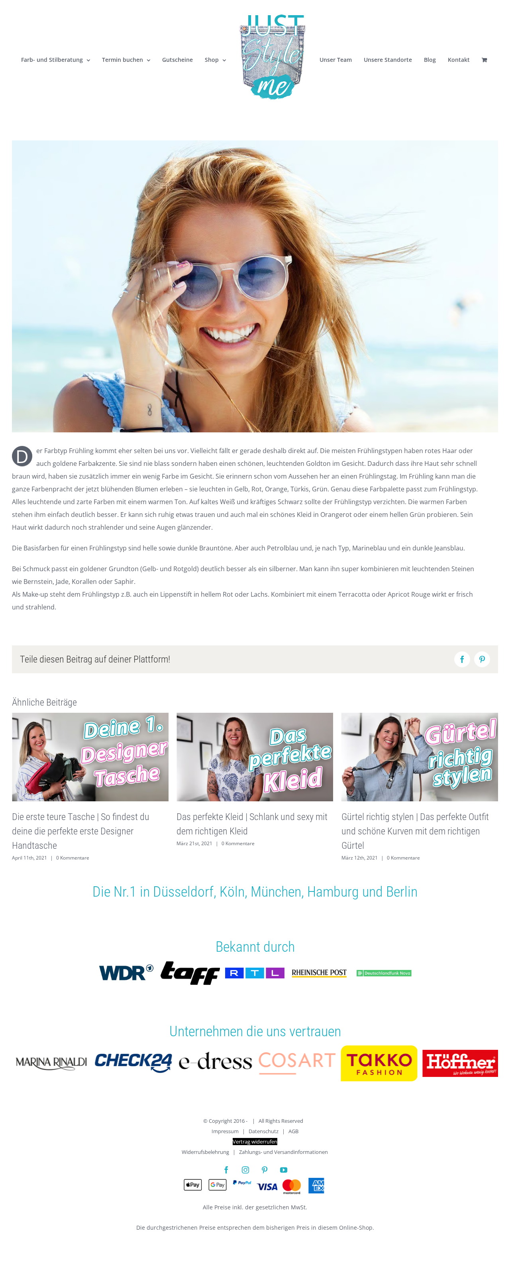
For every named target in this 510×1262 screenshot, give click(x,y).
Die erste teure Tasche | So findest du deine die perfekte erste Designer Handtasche (80, 831)
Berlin (402, 891)
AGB (293, 1131)
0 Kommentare (72, 857)
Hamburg (333, 891)
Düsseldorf (183, 891)
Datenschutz (264, 1131)
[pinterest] (264, 1169)
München (276, 891)
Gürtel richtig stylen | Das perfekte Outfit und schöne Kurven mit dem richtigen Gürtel (415, 831)
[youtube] (283, 1169)
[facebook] (226, 1169)
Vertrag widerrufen (255, 1141)
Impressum (225, 1131)
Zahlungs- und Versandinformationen (283, 1152)
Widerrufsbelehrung (205, 1152)
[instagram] (245, 1169)
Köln (232, 891)
